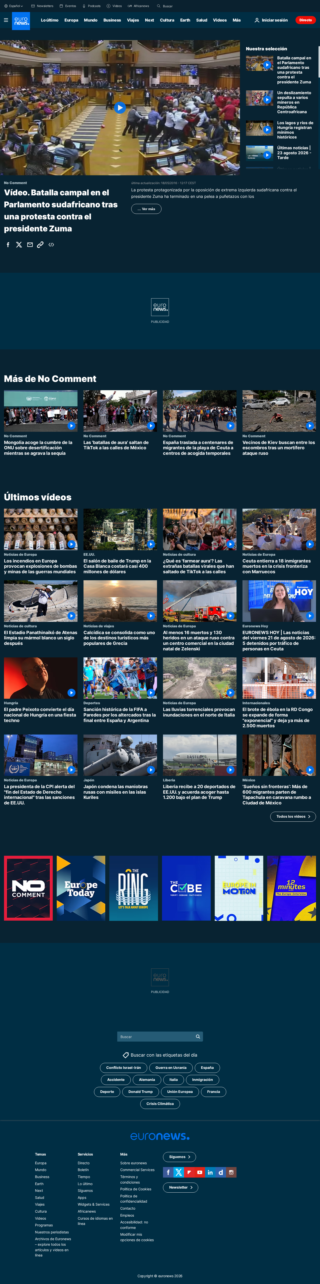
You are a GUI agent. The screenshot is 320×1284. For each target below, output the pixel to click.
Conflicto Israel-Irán (123, 1067)
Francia (213, 1091)
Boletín (83, 1170)
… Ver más (146, 209)
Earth (185, 20)
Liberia (169, 780)
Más (123, 1154)
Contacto (127, 1208)
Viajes (133, 20)
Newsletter (178, 1187)
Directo (306, 20)
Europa (71, 20)
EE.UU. (89, 554)
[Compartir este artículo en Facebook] (8, 245)
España (207, 1067)
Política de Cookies (135, 1189)
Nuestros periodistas (52, 1232)
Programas (44, 1225)
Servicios (85, 1154)
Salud (201, 20)
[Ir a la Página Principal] (21, 21)
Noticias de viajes (99, 626)
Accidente (115, 1079)
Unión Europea (180, 1091)
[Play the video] (120, 107)
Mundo (90, 20)
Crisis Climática (160, 1103)
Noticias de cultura (179, 554)
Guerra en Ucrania (171, 1067)
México (248, 780)
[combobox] (184, 6)
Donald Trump (140, 1091)
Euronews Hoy (255, 626)
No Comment (15, 436)
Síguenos (85, 1190)
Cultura (167, 20)
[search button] (159, 6)
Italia (174, 1079)
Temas (40, 1154)
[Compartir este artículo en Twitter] (19, 245)
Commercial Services (137, 1170)
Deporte (107, 1091)
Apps (82, 1197)
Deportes (92, 703)
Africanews (87, 1211)
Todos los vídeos (291, 816)
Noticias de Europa (20, 554)
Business (112, 20)
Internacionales (256, 703)
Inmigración (202, 1079)
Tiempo (84, 1176)
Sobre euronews (133, 1163)
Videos (219, 20)
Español (14, 6)
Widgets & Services (94, 1204)
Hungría (11, 703)
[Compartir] (30, 245)
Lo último (49, 20)
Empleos (127, 1215)
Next (149, 20)
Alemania (147, 1079)
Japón (89, 780)
